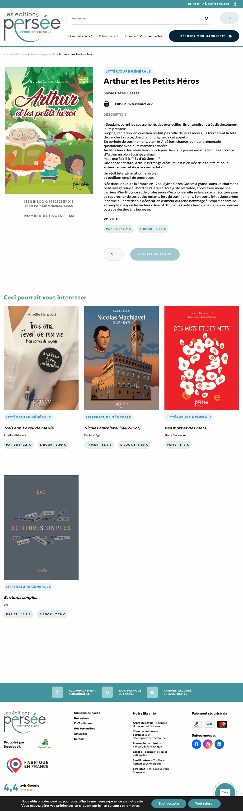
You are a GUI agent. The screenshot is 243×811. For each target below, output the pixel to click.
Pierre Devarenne (175, 435)
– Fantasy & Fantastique (147, 745)
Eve (6, 604)
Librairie (130, 36)
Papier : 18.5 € (99, 444)
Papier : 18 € (178, 444)
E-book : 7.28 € (52, 614)
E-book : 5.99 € (153, 229)
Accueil (8, 54)
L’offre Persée (83, 723)
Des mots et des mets (185, 428)
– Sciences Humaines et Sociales (150, 724)
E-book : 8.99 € (53, 444)
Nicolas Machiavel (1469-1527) (112, 428)
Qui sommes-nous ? (87, 713)
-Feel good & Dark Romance (151, 770)
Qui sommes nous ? (79, 36)
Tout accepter (169, 803)
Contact (79, 739)
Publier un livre (108, 36)
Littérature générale (42, 54)
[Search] (206, 18)
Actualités (155, 36)
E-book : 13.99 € (134, 444)
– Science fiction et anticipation (150, 753)
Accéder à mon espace (209, 4)
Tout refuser (204, 803)
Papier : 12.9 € (118, 229)
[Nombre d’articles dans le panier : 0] (229, 18)
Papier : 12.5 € (18, 444)
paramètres (130, 806)
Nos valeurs (81, 718)
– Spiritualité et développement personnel (149, 735)
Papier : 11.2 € (18, 614)
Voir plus (112, 219)
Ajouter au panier (155, 254)
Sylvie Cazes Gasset (121, 93)
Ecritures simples (20, 597)
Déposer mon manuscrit (202, 36)
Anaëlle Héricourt (15, 435)
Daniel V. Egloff (93, 435)
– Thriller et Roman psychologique (149, 762)
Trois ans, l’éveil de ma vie (29, 428)
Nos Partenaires (84, 728)
